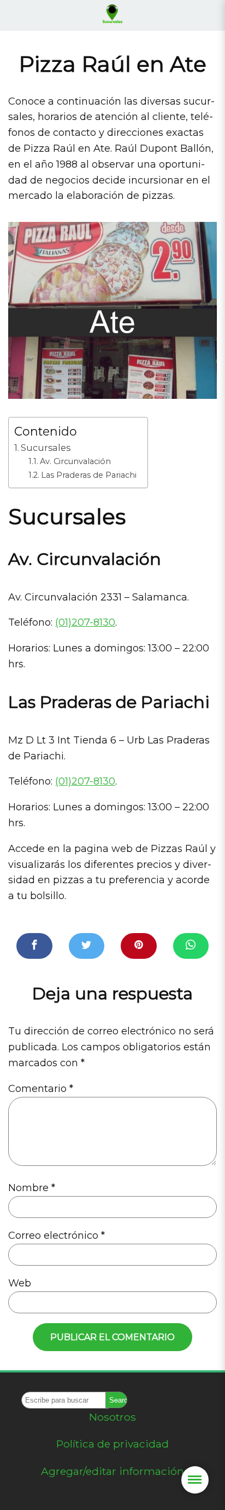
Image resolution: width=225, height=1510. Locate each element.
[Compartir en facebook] (34, 946)
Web (19, 1283)
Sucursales (45, 447)
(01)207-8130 (85, 622)
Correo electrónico (56, 1235)
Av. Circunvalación (75, 461)
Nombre (31, 1188)
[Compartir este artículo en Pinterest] (139, 946)
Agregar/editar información (112, 1471)
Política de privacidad (112, 1443)
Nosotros (112, 1416)
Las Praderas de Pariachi (89, 475)
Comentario (40, 1089)
